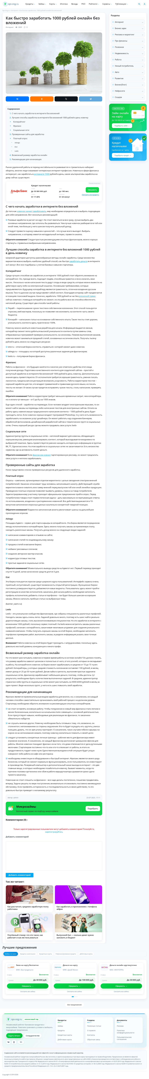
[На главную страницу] (11, 4)
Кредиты (29, 4)
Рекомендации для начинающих (26, 159)
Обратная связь (93, 1039)
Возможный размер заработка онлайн (29, 155)
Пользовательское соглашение (124, 1038)
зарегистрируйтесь (54, 832)
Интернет (10, 27)
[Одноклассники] (41, 98)
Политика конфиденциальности (125, 1031)
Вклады (74, 4)
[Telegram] (90, 98)
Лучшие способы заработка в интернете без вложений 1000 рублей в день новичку (50, 117)
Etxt (16, 147)
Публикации (120, 4)
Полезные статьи (94, 1026)
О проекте (91, 1030)
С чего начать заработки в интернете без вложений (35, 113)
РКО (83, 4)
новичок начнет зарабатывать (31, 211)
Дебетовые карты (65, 1039)
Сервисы (106, 4)
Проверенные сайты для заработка (28, 134)
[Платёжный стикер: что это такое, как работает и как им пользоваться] (29, 923)
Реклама (120, 1026)
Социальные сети (21, 130)
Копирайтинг (19, 121)
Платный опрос (20, 138)
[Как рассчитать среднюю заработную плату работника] (29, 894)
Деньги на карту (70, 965)
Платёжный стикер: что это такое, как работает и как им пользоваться (25, 936)
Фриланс (17, 126)
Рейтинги (93, 4)
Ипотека (64, 4)
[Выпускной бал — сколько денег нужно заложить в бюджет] (78, 923)
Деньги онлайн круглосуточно (123, 965)
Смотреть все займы (27, 991)
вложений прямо (87, 296)
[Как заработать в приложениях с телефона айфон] (78, 894)
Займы (41, 4)
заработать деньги (78, 261)
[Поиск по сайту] (139, 4)
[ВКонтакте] (17, 98)
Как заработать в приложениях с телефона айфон (77, 907)
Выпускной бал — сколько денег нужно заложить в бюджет (75, 936)
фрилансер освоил (42, 455)
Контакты (91, 1035)
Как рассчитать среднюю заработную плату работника (28, 907)
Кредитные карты (65, 1035)
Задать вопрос (14, 1036)
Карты (52, 4)
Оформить (92, 190)
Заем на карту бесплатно (27, 965)
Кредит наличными (41, 185)
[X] (66, 98)
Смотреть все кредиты (90, 195)
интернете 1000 (41, 174)
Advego (17, 143)
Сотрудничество (33, 1036)
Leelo (16, 151)
